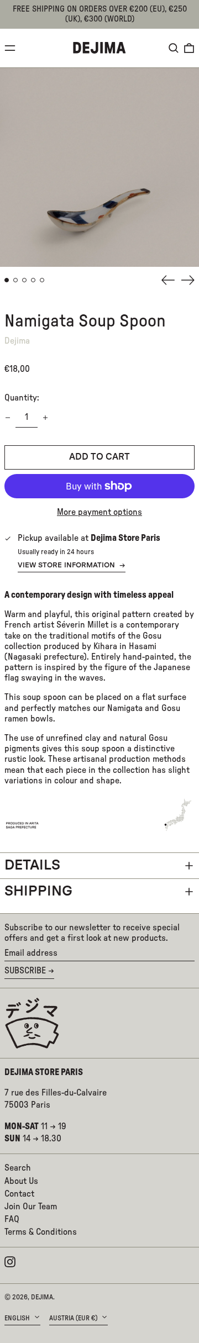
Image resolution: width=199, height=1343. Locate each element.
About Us (21, 1181)
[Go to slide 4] (33, 280)
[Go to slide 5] (42, 280)
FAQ (11, 1219)
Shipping (38, 891)
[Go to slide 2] (15, 280)
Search (17, 1167)
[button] (173, 48)
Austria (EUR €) (74, 1318)
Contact (19, 1193)
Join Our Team (30, 1206)
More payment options (99, 512)
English (18, 1318)
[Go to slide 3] (24, 280)
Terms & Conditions (40, 1232)
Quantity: (21, 397)
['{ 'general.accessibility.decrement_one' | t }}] (7, 417)
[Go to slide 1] (6, 280)
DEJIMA (42, 1297)
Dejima (17, 340)
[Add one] (45, 417)
